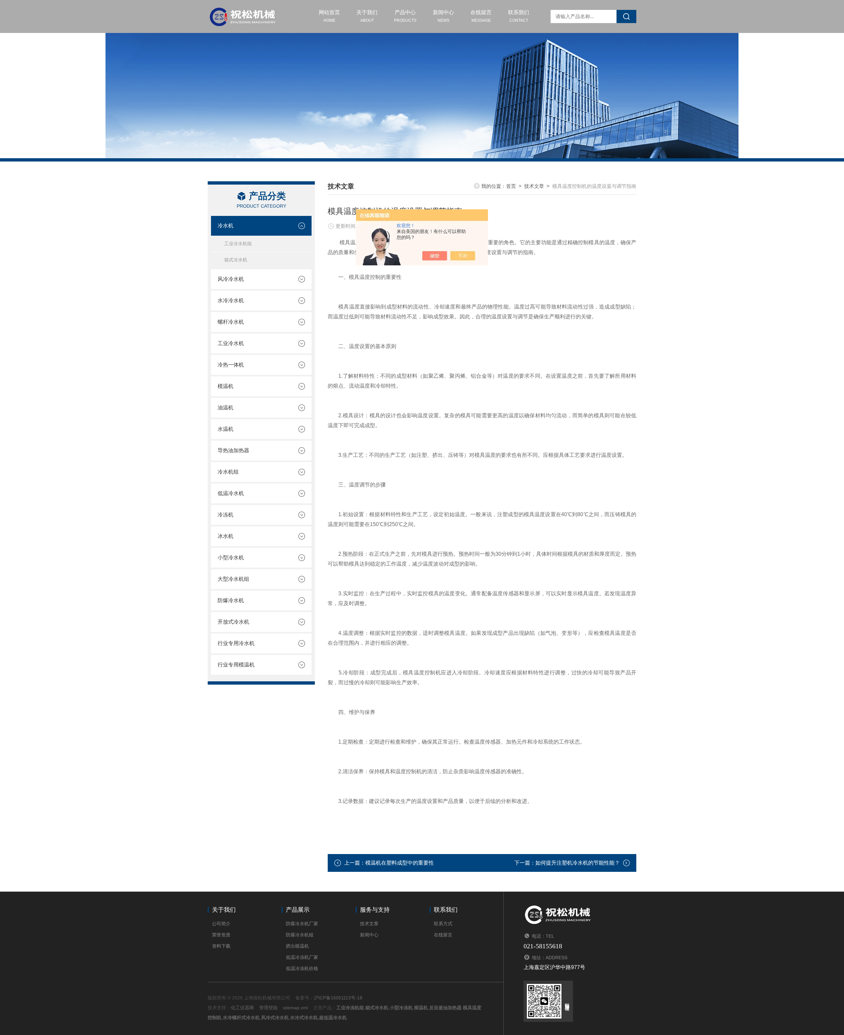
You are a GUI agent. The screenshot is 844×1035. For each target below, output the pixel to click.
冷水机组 (228, 472)
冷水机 (225, 225)
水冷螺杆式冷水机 (241, 1017)
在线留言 (481, 16)
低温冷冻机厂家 (302, 957)
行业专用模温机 (236, 664)
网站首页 (329, 16)
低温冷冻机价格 (302, 968)
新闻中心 (443, 16)
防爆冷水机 (231, 600)
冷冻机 (225, 515)
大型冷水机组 (233, 579)
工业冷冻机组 (350, 1007)
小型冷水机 (231, 557)
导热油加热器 (233, 450)
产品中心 (405, 16)
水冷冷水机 (231, 300)
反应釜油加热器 (445, 1007)
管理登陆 (268, 1007)
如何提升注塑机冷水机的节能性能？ (577, 863)
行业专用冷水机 (236, 643)
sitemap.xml (295, 1007)
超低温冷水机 (333, 1017)
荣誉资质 (221, 934)
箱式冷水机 (235, 259)
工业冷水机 (231, 343)
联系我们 (518, 16)
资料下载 (221, 946)
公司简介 (221, 923)
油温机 (225, 407)
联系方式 (443, 923)
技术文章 (534, 186)
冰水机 (225, 536)
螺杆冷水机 (231, 322)
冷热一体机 (231, 365)
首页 (511, 186)
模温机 (225, 386)
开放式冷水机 (233, 622)
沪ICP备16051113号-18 (338, 997)
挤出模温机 (297, 946)
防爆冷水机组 (300, 934)
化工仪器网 (242, 1007)
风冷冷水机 (231, 279)
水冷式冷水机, (304, 1017)
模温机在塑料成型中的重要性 (399, 863)
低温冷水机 (231, 493)
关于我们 (366, 16)
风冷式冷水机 (275, 1017)
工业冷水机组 (238, 243)
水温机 (225, 429)
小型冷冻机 (401, 1007)
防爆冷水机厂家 (302, 923)
